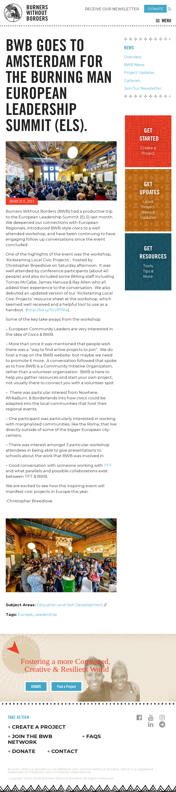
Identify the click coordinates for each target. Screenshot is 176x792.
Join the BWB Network (30, 739)
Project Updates (139, 72)
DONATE (155, 9)
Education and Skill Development (69, 605)
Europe (25, 614)
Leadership (45, 614)
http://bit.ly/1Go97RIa (47, 310)
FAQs (93, 736)
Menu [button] (166, 20)
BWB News (134, 65)
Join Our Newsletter (142, 88)
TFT (108, 465)
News (129, 47)
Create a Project (39, 727)
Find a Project (66, 686)
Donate (23, 751)
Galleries (132, 80)
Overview (132, 57)
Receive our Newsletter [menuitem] (112, 9)
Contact (64, 751)
